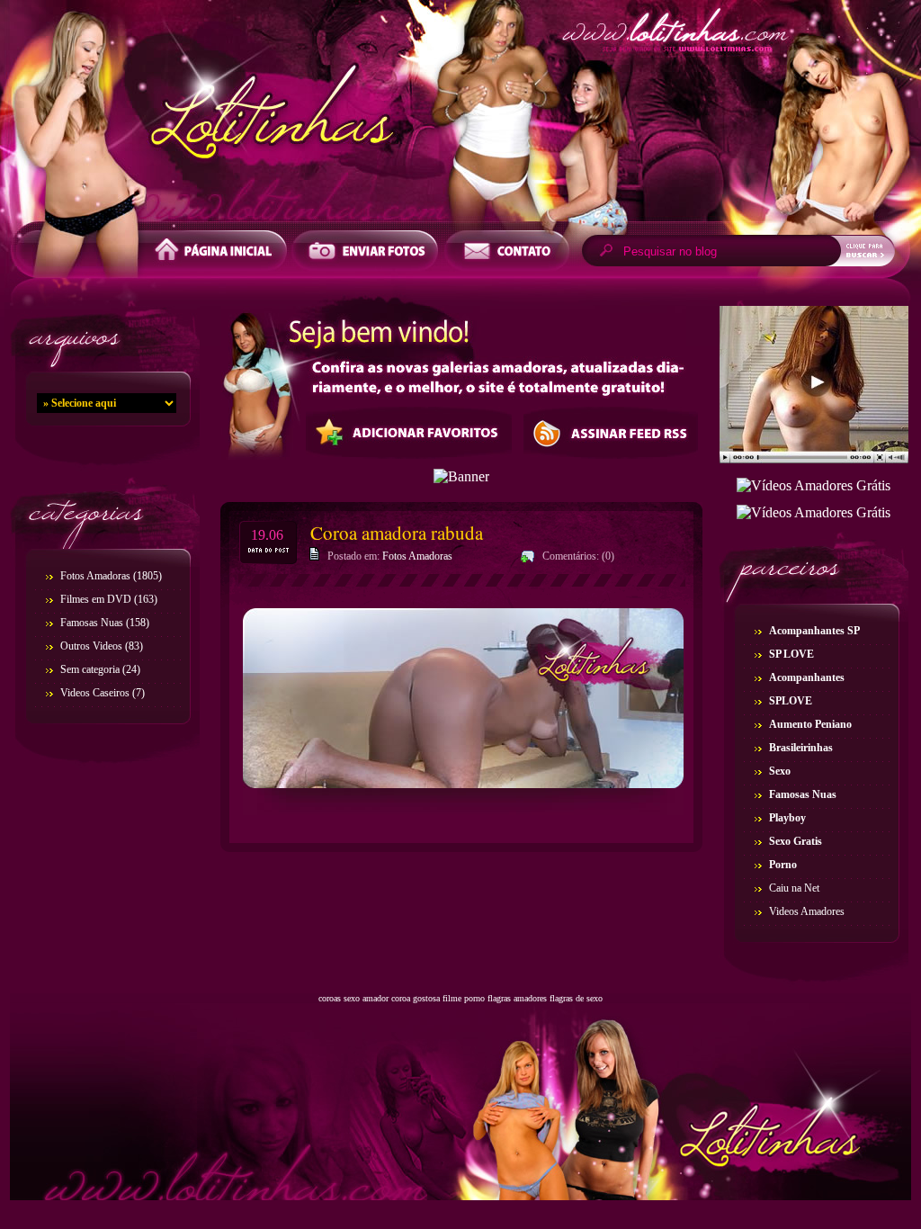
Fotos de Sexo (460, 115)
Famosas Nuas (91, 622)
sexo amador (366, 998)
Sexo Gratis (795, 841)
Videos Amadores (807, 911)
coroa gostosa (415, 998)
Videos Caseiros (95, 692)
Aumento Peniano (810, 724)
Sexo (780, 771)
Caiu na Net (794, 888)
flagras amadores (517, 998)
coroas (329, 998)
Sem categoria (90, 669)
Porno (783, 864)
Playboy (787, 818)
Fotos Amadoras (95, 576)
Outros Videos (91, 646)
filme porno (464, 998)
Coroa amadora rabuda (396, 532)
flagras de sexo (576, 998)
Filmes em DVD (95, 599)
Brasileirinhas (801, 747)
